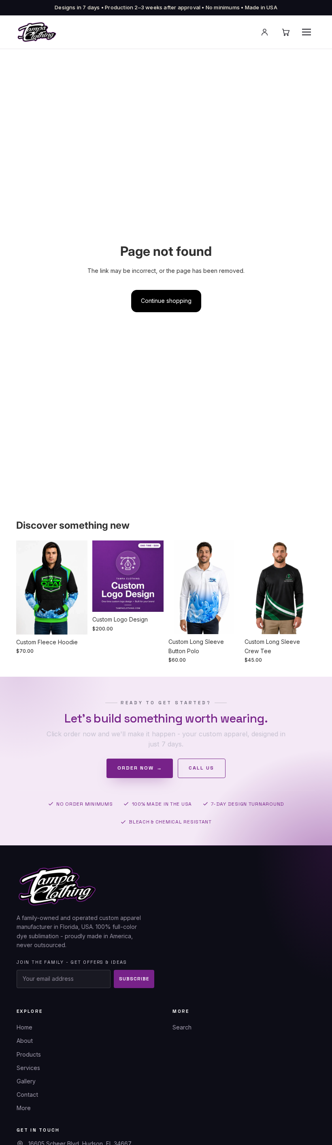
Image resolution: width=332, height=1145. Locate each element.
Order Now (139, 768)
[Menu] (306, 32)
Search (182, 1027)
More (24, 1107)
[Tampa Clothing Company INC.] (37, 32)
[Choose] (75, 622)
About (25, 1040)
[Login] (264, 32)
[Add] (151, 599)
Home (24, 1027)
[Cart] (285, 32)
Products (29, 1054)
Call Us (201, 768)
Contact (27, 1094)
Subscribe (134, 979)
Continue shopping (166, 300)
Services (28, 1067)
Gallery (26, 1081)
